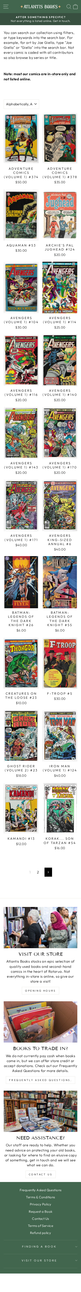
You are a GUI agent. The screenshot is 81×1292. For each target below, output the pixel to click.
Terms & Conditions (40, 1197)
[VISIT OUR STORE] (40, 927)
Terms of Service (40, 1226)
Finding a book (39, 1246)
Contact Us (40, 1174)
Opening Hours (40, 990)
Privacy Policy (40, 1204)
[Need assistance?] (40, 1111)
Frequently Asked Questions (41, 1190)
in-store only (58, 74)
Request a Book (40, 1211)
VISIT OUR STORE (39, 1260)
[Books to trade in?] (40, 1022)
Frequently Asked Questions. (40, 1080)
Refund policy (40, 1233)
